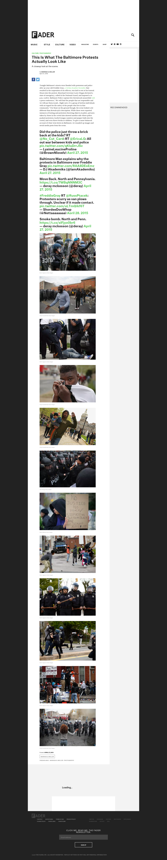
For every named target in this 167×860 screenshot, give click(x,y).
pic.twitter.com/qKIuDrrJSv (61, 145)
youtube (118, 44)
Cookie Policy (41, 821)
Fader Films (62, 821)
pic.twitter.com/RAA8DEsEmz (70, 165)
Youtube (108, 819)
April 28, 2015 (77, 212)
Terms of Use (60, 819)
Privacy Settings (70, 855)
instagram (120, 44)
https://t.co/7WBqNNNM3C (61, 181)
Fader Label (52, 821)
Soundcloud (93, 821)
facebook (114, 44)
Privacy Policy (71, 819)
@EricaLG (77, 138)
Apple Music (127, 819)
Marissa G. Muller (48, 72)
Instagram (117, 819)
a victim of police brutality (75, 88)
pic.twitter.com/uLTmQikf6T (62, 205)
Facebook (100, 819)
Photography (45, 53)
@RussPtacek (77, 194)
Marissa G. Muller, (56, 760)
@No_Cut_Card (52, 138)
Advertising (49, 819)
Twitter (112, 44)
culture (35, 53)
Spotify (102, 821)
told (93, 98)
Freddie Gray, (44, 760)
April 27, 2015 (77, 152)
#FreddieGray (50, 194)
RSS (108, 821)
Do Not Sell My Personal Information (92, 855)
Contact (39, 819)
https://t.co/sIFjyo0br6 (57, 222)
